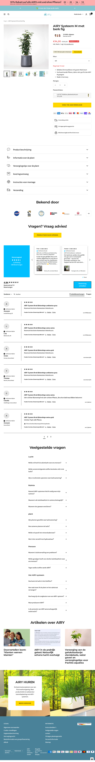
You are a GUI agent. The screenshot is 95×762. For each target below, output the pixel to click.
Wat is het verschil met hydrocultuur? (41, 539)
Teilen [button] (54, 312)
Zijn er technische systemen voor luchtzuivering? (45, 478)
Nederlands (77, 14)
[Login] (86, 14)
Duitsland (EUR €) (7, 751)
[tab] (76, 294)
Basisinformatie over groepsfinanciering (17, 739)
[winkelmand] (90, 14)
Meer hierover (25, 703)
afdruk (6, 742)
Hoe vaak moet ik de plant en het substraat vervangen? (43, 589)
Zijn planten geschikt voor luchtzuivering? (42, 520)
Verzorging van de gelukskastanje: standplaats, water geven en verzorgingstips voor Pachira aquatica (76, 656)
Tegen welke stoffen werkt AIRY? (39, 568)
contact (47, 733)
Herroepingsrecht (9, 736)
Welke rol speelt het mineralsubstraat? (41, 533)
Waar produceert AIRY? (36, 603)
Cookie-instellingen (10, 730)
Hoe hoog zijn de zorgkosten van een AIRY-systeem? (46, 596)
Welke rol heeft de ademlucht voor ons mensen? (44, 463)
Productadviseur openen (47, 235)
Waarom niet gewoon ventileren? (39, 506)
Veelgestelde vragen (51, 730)
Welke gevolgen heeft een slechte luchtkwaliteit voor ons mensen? (46, 560)
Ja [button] (45, 312)
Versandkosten (69, 44)
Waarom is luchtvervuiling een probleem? (42, 552)
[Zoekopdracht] (8, 14)
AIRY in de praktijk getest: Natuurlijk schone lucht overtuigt (47, 652)
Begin (5, 21)
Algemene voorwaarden (11, 727)
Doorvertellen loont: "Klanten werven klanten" (15, 652)
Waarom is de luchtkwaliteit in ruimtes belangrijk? (45, 500)
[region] (61, 259)
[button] (53, 35)
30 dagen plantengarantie (53, 736)
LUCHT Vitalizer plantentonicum (67, 94)
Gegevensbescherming (11, 733)
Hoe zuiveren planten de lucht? (39, 526)
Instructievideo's (50, 727)
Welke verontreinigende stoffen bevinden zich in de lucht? (46, 470)
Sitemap (48, 742)
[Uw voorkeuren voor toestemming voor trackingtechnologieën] (92, 759)
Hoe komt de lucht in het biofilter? (40, 581)
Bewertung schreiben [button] (82, 285)
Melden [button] (49, 312)
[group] (13, 282)
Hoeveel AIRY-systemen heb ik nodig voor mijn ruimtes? (44, 492)
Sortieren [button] (7, 294)
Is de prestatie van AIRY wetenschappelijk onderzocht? (42, 610)
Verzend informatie (51, 739)
